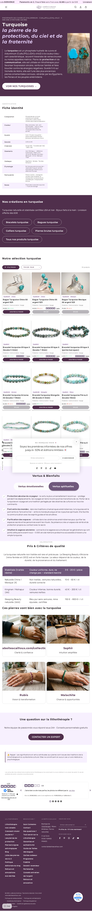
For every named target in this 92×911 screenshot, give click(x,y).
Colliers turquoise (16, 230)
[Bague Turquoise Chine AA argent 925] (16, 283)
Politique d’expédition (29, 901)
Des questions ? (30, 831)
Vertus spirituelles (63, 486)
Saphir (68, 648)
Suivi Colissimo (29, 824)
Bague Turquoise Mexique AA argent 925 (74, 301)
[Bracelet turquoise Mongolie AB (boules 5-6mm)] (46, 379)
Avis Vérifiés (10, 876)
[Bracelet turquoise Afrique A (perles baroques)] (75, 331)
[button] (75, 7)
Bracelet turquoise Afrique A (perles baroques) (75, 348)
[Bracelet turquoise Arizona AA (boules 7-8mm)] (16, 379)
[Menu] (6, 7)
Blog (7, 852)
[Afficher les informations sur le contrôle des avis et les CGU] (17, 794)
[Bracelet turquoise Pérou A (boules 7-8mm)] (75, 427)
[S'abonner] (86, 824)
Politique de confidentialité (32, 898)
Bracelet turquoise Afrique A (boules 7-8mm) (45, 348)
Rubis (24, 695)
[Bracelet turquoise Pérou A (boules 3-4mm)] (16, 427)
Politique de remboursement (13, 898)
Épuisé (46, 312)
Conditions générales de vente (26, 903)
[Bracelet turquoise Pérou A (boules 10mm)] (75, 379)
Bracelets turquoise (17, 222)
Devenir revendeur (31, 866)
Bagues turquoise (47, 222)
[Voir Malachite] (68, 676)
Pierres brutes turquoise (49, 230)
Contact (27, 828)
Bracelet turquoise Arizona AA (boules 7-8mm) (15, 396)
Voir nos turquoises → (21, 86)
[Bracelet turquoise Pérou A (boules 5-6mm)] (46, 427)
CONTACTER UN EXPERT (46, 737)
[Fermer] (76, 441)
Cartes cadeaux (30, 855)
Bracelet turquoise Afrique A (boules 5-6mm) (16, 348)
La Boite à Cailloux (16, 893)
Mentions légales (12, 906)
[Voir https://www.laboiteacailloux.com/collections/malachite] (23, 629)
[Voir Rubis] (23, 676)
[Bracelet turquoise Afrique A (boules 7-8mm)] (46, 331)
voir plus (72, 790)
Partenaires (28, 869)
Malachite (68, 695)
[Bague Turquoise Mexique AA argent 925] (75, 283)
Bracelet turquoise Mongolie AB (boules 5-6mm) (46, 396)
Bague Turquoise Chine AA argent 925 (15, 301)
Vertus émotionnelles (31, 486)
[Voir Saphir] (68, 629)
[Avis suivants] (90, 790)
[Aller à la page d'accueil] (46, 7)
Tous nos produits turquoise (22, 239)
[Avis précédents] (21, 790)
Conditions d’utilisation (14, 901)
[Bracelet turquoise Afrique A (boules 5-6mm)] (16, 331)
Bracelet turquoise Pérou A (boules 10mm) (75, 396)
